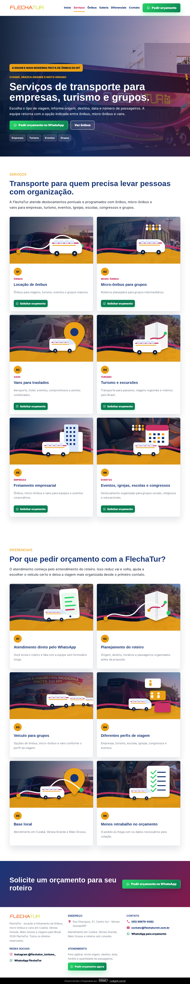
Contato (134, 7)
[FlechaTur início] (26, 8)
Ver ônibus (83, 125)
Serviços (79, 7)
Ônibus (92, 7)
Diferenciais (118, 7)
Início (67, 7)
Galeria (103, 7)
